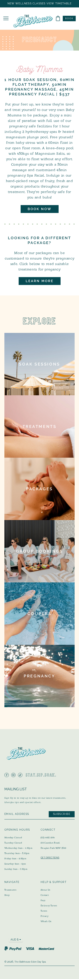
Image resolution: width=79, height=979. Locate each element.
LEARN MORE (40, 281)
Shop (7, 895)
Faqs (43, 900)
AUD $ (14, 939)
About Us (45, 890)
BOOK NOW (40, 209)
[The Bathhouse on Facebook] (6, 775)
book (69, 18)
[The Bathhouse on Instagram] (13, 775)
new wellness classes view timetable (39, 3)
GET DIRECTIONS (50, 857)
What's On (46, 921)
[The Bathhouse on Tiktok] (20, 775)
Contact (45, 895)
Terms (44, 911)
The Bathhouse (22, 962)
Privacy (44, 916)
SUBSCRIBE (61, 814)
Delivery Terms (49, 905)
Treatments (10, 890)
